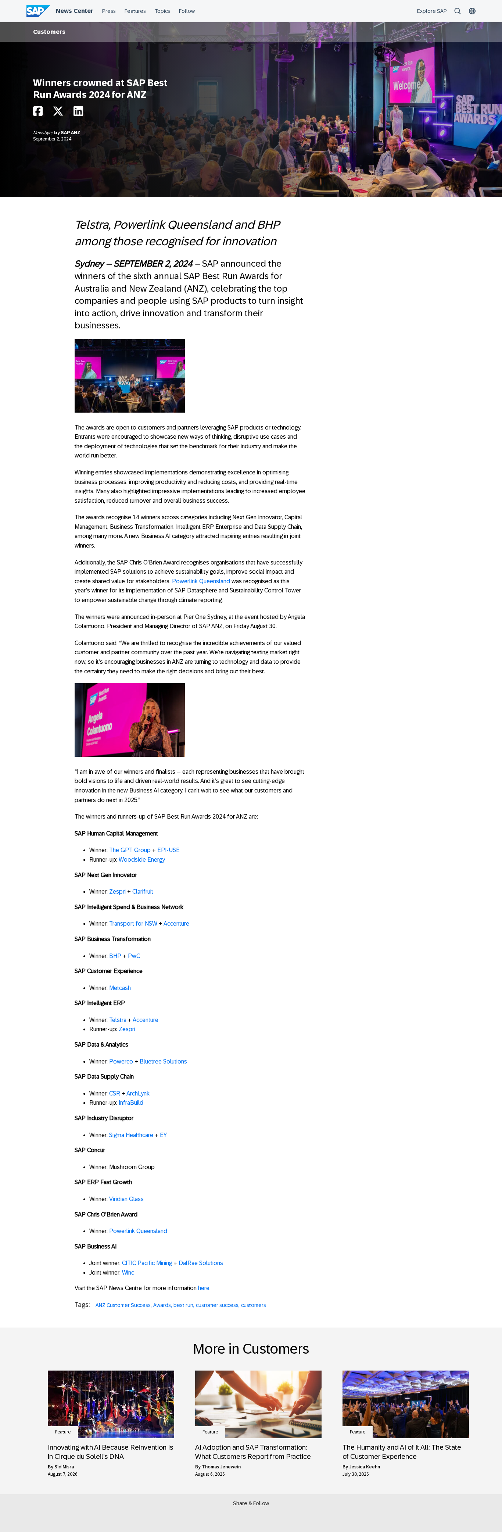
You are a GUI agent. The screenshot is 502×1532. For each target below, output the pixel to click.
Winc (128, 1272)
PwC (134, 956)
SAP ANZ (70, 132)
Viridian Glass (126, 1199)
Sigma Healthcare (131, 1135)
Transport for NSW (133, 923)
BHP (115, 956)
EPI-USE (168, 850)
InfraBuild (131, 1103)
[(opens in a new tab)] (111, 1404)
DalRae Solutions (201, 1263)
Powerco (121, 1061)
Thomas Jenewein (221, 1466)
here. (204, 1288)
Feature (63, 1432)
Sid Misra (64, 1466)
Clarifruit (142, 891)
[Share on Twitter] (58, 113)
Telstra (117, 1020)
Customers (49, 32)
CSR (114, 1093)
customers (253, 1305)
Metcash (120, 988)
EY (163, 1135)
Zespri (117, 891)
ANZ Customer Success (123, 1305)
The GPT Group (130, 850)
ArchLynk (138, 1093)
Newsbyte (43, 132)
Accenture (176, 923)
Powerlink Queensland (201, 581)
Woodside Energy (142, 859)
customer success (217, 1305)
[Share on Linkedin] (78, 113)
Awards (162, 1305)
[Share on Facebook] (38, 113)
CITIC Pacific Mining (147, 1263)
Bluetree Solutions (163, 1061)
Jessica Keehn (364, 1466)
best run (183, 1305)
